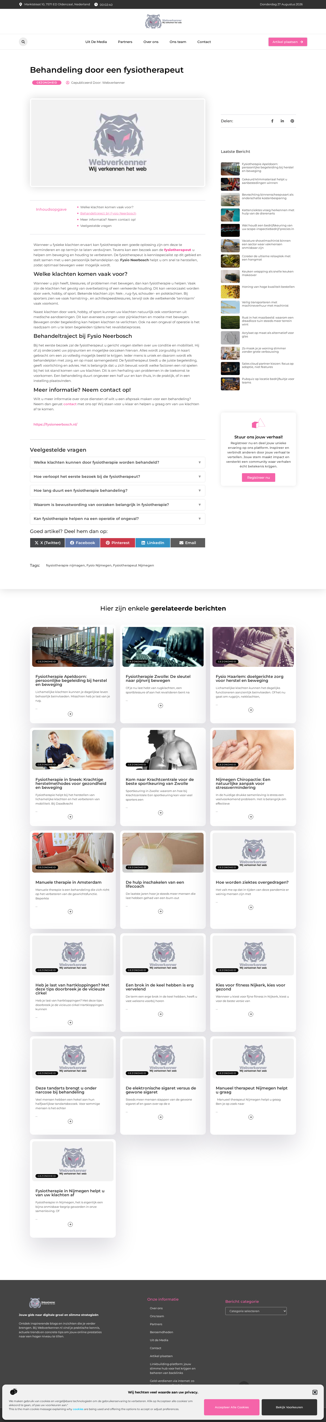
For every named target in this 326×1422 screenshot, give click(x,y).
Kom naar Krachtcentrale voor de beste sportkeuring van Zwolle (160, 781)
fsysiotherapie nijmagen (65, 565)
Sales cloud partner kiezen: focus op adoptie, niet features (268, 365)
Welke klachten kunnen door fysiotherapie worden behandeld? (118, 462)
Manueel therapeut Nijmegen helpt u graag (252, 1090)
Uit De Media (96, 42)
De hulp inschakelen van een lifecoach (155, 884)
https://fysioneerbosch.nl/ (55, 424)
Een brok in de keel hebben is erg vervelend (160, 987)
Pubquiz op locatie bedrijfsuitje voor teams (268, 380)
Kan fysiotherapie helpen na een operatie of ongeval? (118, 518)
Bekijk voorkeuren (289, 1407)
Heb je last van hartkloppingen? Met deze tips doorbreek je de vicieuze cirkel (72, 989)
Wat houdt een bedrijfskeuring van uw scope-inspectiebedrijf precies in (268, 227)
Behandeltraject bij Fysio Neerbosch (108, 213)
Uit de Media (159, 1340)
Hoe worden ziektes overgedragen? (252, 882)
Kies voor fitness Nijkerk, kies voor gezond (250, 987)
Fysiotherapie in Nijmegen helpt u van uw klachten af (69, 1193)
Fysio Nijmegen (99, 565)
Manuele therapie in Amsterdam (68, 882)
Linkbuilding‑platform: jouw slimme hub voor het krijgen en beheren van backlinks (173, 1368)
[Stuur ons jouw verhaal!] (258, 423)
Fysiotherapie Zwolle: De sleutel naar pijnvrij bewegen (158, 678)
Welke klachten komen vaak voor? (107, 207)
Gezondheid (47, 82)
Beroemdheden (161, 1332)
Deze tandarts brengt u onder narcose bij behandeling (66, 1090)
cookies (78, 1409)
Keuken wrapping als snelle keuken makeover (268, 273)
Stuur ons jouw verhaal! (258, 437)
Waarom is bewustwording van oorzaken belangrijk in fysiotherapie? (118, 504)
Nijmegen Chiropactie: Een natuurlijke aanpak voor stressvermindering (243, 783)
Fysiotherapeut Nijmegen (133, 565)
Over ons (151, 42)
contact (70, 404)
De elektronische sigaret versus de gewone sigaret (161, 1090)
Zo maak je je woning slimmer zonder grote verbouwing (264, 350)
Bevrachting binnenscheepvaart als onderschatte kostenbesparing (267, 196)
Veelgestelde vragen (96, 226)
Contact (204, 42)
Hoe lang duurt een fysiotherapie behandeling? (118, 490)
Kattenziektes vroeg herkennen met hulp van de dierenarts (268, 211)
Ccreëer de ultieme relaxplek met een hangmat (266, 257)
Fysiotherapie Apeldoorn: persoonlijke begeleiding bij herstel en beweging (268, 167)
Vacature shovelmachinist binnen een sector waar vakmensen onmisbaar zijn (266, 244)
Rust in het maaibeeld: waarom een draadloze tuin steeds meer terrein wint (268, 321)
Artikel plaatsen (161, 1356)
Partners (125, 42)
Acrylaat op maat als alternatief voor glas (268, 334)
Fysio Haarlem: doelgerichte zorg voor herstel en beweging (249, 678)
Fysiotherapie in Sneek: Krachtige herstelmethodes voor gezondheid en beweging (70, 783)
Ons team (178, 42)
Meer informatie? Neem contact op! (108, 220)
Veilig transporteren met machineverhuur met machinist (265, 303)
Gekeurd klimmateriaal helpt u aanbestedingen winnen (264, 181)
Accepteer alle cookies (232, 1407)
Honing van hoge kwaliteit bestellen (268, 286)
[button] (315, 1392)
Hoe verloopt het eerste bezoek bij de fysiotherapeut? (118, 476)
